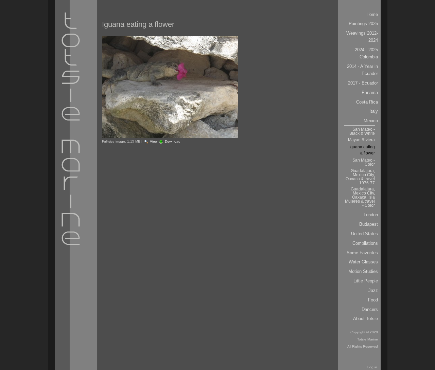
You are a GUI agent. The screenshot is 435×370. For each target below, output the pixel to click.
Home (372, 14)
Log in (372, 367)
